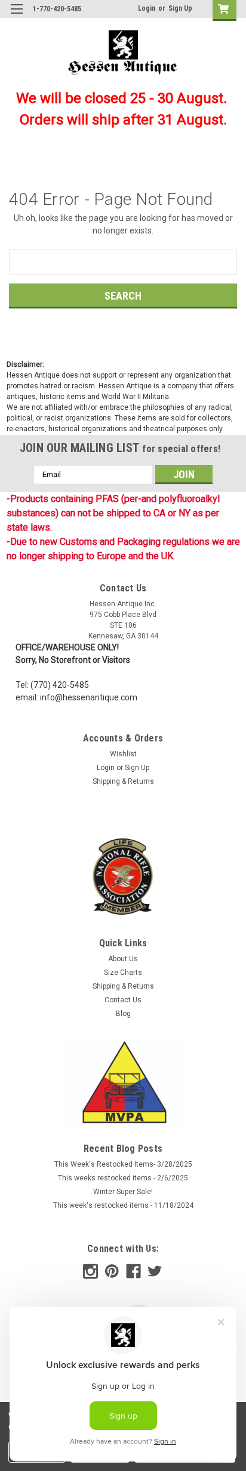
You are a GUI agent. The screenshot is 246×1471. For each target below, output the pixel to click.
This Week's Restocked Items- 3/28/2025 (123, 1164)
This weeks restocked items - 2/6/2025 (123, 1178)
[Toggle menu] (16, 16)
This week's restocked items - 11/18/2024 (123, 1205)
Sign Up (180, 8)
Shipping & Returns (123, 781)
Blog (123, 1013)
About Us (123, 959)
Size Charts (123, 972)
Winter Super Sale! (123, 1192)
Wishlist (123, 754)
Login (146, 8)
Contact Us (123, 1000)
